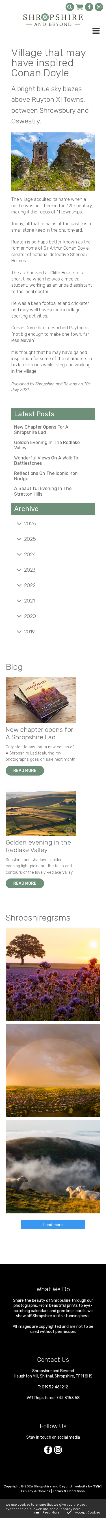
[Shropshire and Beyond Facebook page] (89, 7)
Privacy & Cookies (35, 1491)
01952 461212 (55, 1387)
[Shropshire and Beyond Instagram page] (99, 7)
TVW (97, 1486)
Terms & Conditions (69, 1491)
